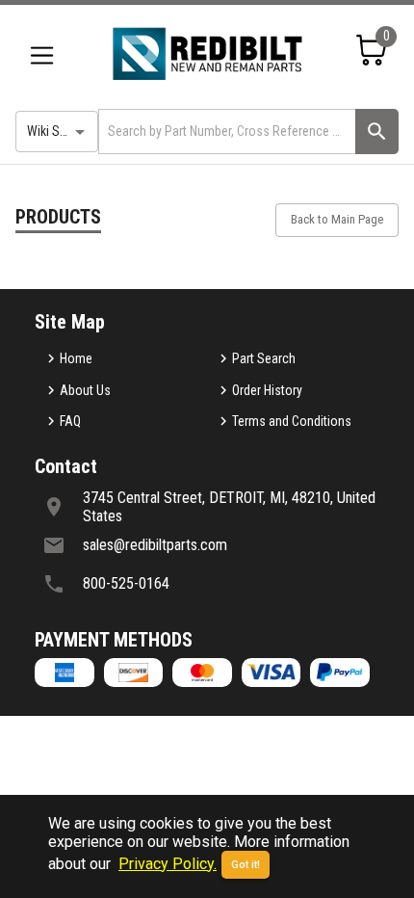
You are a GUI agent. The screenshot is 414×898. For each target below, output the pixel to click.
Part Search (264, 358)
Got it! (245, 864)
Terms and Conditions (291, 421)
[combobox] (225, 131)
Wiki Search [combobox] (59, 131)
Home (76, 358)
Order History (267, 390)
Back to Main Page (337, 219)
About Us (85, 390)
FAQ (70, 421)
